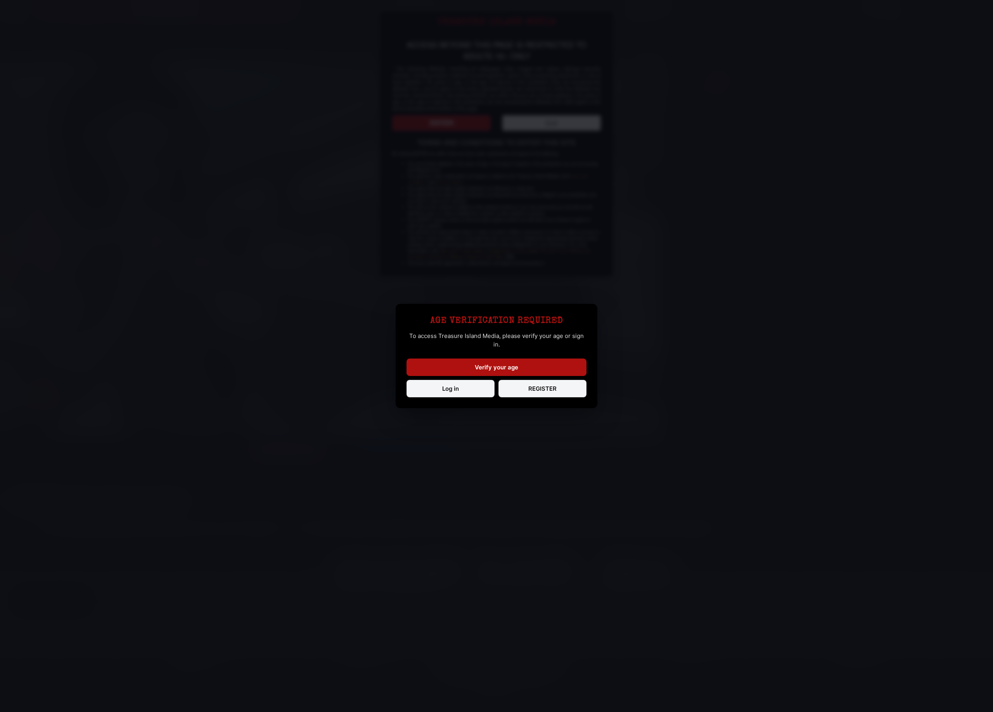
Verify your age (496, 367)
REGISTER (542, 388)
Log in (450, 388)
